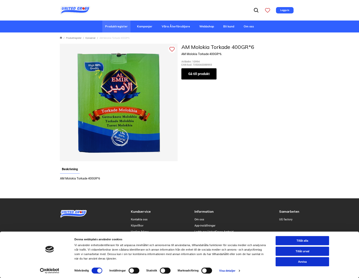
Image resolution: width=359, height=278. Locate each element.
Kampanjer (144, 26)
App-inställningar (204, 225)
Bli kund (228, 26)
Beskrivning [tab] (70, 169)
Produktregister (116, 26)
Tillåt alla (302, 240)
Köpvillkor (137, 225)
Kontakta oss (139, 219)
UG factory (285, 219)
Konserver (90, 38)
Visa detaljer (227, 270)
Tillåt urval (302, 251)
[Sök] (256, 10)
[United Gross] (75, 10)
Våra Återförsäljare (176, 26)
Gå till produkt (199, 74)
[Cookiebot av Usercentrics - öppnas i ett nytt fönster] (49, 271)
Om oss (249, 26)
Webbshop (206, 26)
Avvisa (302, 261)
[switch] (134, 271)
